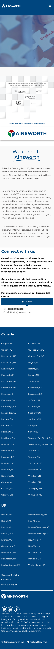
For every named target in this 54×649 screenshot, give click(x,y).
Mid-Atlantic (34, 521)
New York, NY (34, 540)
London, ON (7, 419)
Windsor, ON (34, 476)
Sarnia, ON (33, 375)
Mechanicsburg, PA (10, 565)
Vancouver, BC (35, 463)
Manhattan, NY (8, 552)
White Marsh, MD (36, 565)
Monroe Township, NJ (38, 527)
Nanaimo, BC (7, 469)
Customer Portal (9, 575)
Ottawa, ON (7, 495)
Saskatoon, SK (35, 387)
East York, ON (8, 368)
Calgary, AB (6, 343)
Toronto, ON (34, 450)
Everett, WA (7, 533)
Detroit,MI (6, 527)
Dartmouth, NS (8, 356)
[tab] (27, 301)
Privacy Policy (7, 584)
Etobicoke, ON (8, 394)
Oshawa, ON (7, 482)
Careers (5, 579)
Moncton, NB (7, 444)
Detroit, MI (6, 521)
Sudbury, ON (34, 413)
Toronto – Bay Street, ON (40, 438)
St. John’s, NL (34, 400)
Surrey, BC (33, 425)
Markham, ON (8, 432)
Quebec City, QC (36, 350)
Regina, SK (33, 362)
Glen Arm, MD (8, 546)
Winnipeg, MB (35, 488)
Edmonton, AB (8, 381)
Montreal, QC (7, 463)
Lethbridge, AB (8, 406)
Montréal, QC (7, 457)
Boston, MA (6, 514)
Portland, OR (34, 552)
